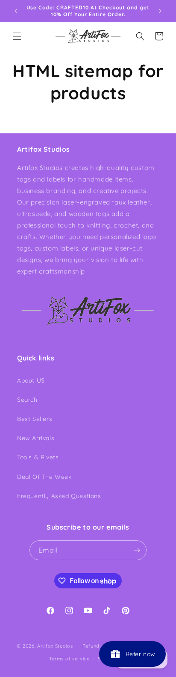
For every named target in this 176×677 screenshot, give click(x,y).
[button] (17, 36)
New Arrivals (35, 438)
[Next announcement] (160, 11)
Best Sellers (34, 419)
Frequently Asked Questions (59, 496)
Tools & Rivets (38, 457)
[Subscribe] (136, 550)
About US (31, 380)
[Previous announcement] (15, 11)
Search (27, 399)
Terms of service (69, 659)
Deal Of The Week (44, 477)
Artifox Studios (55, 646)
